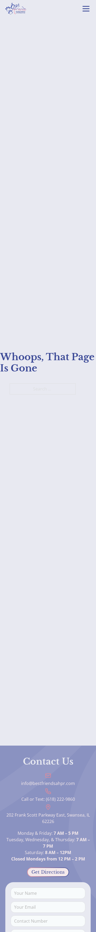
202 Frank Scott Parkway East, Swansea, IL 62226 (48, 818)
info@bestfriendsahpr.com (48, 783)
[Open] (86, 8)
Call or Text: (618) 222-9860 (48, 799)
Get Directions (48, 872)
